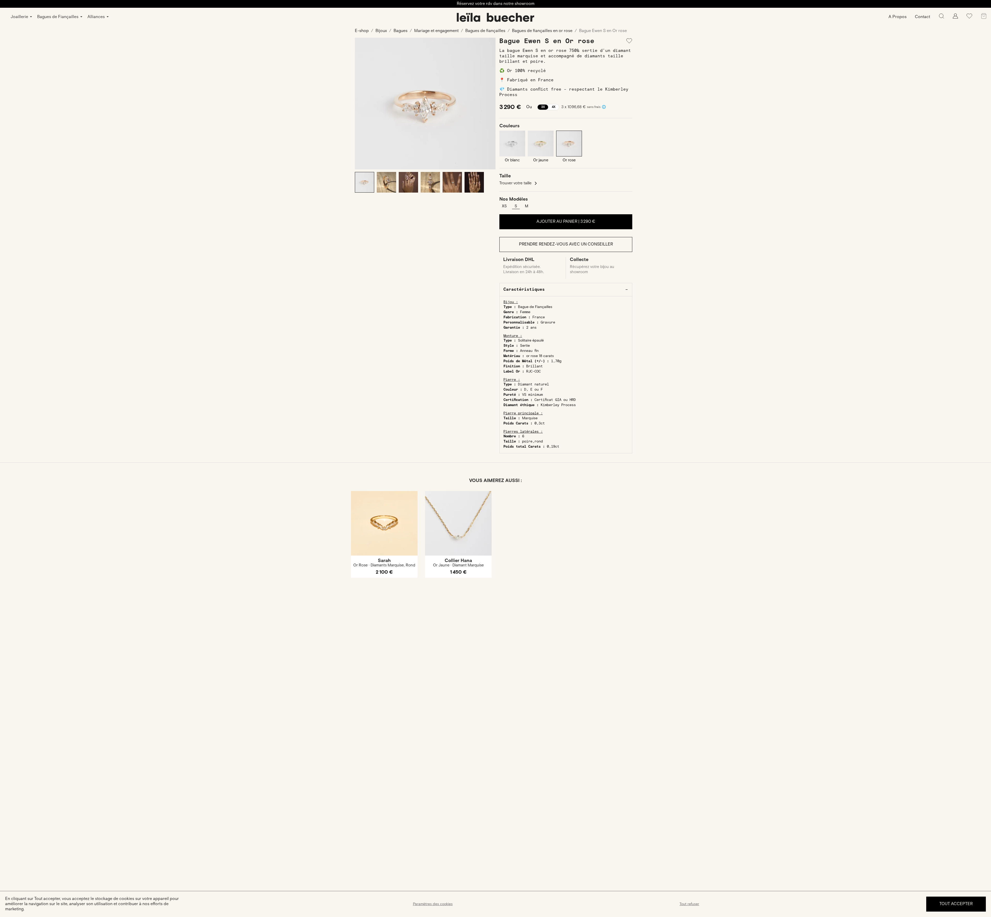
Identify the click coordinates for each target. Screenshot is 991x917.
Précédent (362, 103)
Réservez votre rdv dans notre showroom (495, 3)
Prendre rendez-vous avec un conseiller (566, 244)
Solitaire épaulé (531, 340)
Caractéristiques (524, 289)
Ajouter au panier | (566, 221)
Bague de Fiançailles (535, 307)
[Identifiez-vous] (955, 17)
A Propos (898, 17)
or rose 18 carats (540, 356)
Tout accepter (956, 904)
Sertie (525, 345)
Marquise (530, 418)
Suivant (488, 103)
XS (504, 206)
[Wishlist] (969, 18)
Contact (922, 17)
